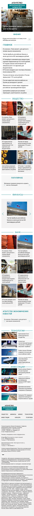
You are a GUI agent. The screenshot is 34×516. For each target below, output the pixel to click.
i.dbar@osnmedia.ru (9, 438)
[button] (4, 185)
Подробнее (24, 480)
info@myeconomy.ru (10, 431)
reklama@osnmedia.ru (19, 442)
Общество (17, 98)
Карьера (17, 417)
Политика (29, 417)
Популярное (17, 178)
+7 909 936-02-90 (10, 440)
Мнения (17, 34)
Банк (17, 232)
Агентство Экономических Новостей (15, 312)
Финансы (17, 194)
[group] (17, 212)
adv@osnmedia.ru (5, 444)
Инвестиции (18, 367)
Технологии (17, 330)
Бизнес (20, 414)
